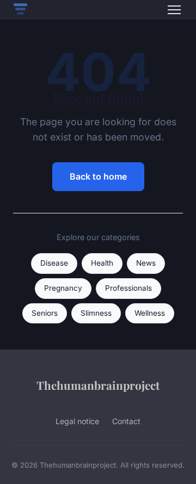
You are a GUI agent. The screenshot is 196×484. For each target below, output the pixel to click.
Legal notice (77, 421)
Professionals (128, 288)
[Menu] (174, 10)
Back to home (98, 176)
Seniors (45, 313)
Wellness (149, 313)
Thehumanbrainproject (98, 385)
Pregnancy (63, 288)
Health (102, 263)
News (146, 263)
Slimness (96, 313)
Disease (54, 263)
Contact (126, 421)
